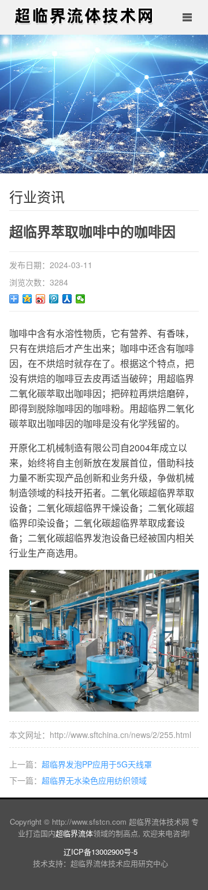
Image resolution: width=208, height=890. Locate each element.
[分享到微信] (81, 298)
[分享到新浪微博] (41, 298)
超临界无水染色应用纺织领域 (94, 780)
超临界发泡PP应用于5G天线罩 (97, 764)
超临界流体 (74, 833)
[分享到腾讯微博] (54, 298)
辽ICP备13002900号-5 (101, 851)
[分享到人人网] (67, 298)
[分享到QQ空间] (27, 298)
